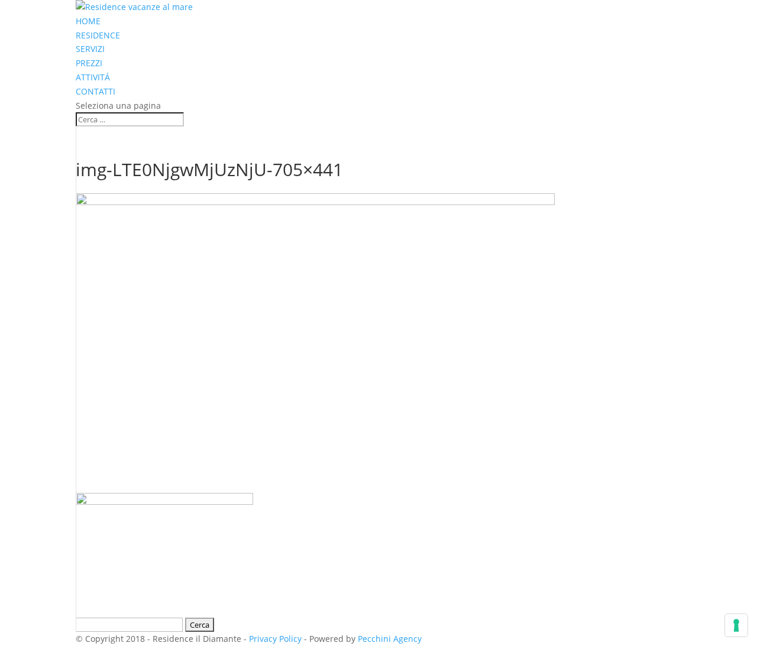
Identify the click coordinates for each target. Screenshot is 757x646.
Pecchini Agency (390, 638)
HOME (88, 21)
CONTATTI (95, 91)
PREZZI (89, 63)
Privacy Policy (275, 638)
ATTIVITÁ (93, 77)
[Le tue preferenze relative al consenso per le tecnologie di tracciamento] (736, 625)
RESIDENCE (98, 35)
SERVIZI (90, 48)
